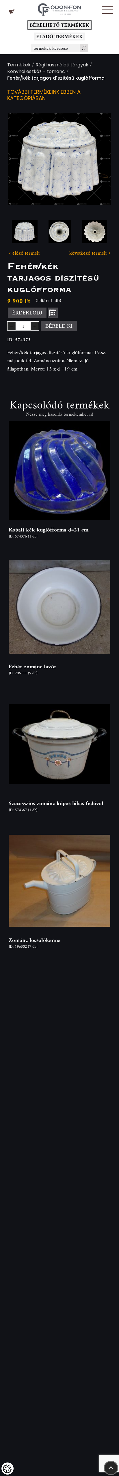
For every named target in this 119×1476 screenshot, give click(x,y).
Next (97, 159)
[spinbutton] (23, 326)
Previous (21, 159)
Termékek (19, 65)
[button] (107, 10)
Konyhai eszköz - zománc (36, 72)
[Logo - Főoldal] (59, 8)
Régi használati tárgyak (62, 65)
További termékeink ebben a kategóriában (44, 95)
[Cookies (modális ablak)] (7, 1468)
